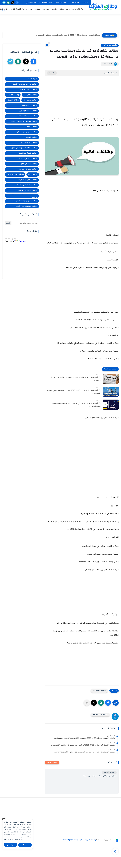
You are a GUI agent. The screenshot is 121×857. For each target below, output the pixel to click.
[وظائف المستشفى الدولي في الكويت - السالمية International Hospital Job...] (111, 405)
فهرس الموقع (31, 2)
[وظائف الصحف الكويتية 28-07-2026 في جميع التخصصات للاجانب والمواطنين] (111, 379)
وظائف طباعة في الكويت (28, 153)
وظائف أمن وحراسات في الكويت (25, 84)
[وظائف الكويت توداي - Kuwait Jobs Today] (102, 7)
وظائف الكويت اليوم (74, 9)
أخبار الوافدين (32, 79)
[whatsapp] (8, 2)
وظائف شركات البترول (28, 143)
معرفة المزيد (10, 845)
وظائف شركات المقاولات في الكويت (23, 148)
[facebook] (17, 2)
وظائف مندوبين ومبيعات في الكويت (23, 201)
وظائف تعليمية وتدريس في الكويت (24, 121)
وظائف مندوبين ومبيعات (53, 9)
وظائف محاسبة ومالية (15, 174)
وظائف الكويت (13, 100)
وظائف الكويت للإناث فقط (27, 116)
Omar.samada (107, 64)
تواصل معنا (75, 2)
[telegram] (4, 2)
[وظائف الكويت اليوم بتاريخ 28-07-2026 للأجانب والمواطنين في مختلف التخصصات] (111, 392)
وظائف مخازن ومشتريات (27, 180)
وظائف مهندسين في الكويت (26, 206)
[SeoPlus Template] (117, 840)
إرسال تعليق (109, 772)
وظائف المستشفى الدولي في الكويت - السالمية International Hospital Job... (76, 405)
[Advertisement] (60, 24)
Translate (22, 241)
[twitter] (12, 2)
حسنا (25, 845)
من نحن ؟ (85, 2)
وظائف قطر (32, 174)
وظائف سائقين (33, 9)
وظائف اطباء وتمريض (28, 89)
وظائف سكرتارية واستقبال (27, 132)
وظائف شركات (17, 9)
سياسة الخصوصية (45, 2)
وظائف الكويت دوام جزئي (28, 111)
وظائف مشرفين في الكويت (27, 185)
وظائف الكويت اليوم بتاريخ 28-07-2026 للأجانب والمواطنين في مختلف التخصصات (68, 35)
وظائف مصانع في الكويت (27, 190)
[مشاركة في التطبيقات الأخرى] (87, 703)
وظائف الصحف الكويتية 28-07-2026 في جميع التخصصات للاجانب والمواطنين (75, 379)
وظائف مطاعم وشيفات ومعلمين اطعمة (24, 196)
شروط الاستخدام (61, 2)
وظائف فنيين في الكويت (28, 169)
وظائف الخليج (14, 95)
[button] (108, 703)
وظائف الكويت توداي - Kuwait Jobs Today (79, 840)
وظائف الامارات (31, 95)
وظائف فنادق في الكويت (28, 164)
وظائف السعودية (30, 100)
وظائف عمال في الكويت (28, 158)
